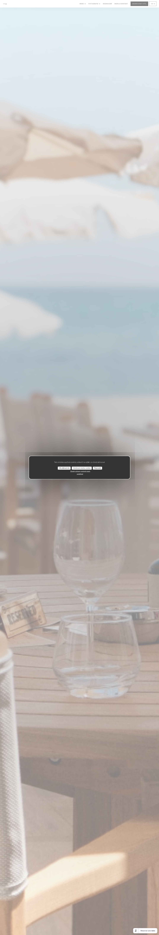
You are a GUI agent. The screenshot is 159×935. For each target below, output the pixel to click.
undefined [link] (80, 474)
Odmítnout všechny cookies (82, 468)
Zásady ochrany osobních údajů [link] (80, 471)
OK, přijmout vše (64, 468)
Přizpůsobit (97, 468)
